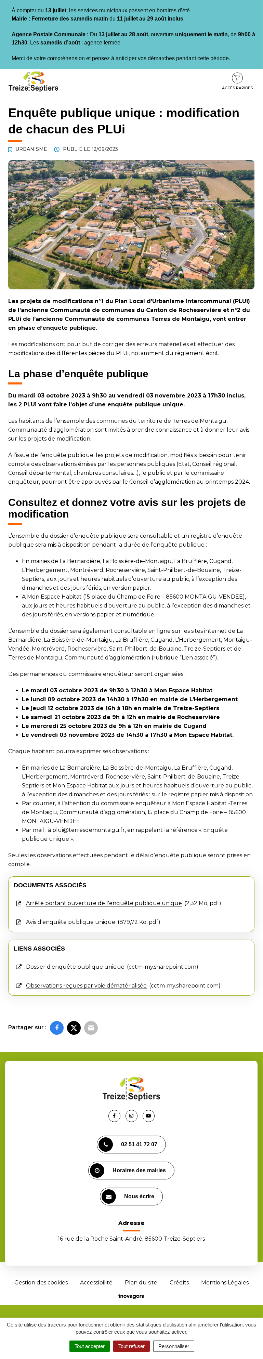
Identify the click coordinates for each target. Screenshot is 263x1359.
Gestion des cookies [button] (41, 1282)
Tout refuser (131, 1346)
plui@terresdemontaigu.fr (88, 830)
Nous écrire (139, 1196)
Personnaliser (173, 1346)
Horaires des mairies (139, 1170)
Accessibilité (96, 1282)
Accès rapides (237, 88)
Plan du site (141, 1282)
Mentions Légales (225, 1282)
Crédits (179, 1282)
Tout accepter (90, 1346)
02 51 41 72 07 (139, 1144)
